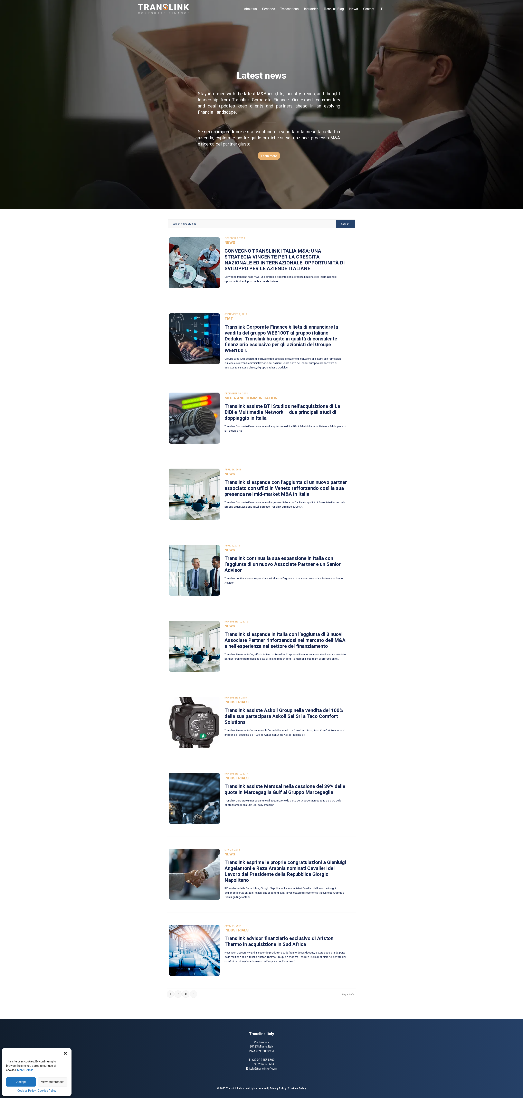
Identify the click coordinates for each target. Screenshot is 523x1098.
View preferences (52, 1081)
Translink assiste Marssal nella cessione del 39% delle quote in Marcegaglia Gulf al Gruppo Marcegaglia (285, 789)
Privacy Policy (278, 1088)
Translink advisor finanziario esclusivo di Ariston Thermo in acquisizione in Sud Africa (279, 941)
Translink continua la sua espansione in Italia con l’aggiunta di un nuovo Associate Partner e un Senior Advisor (283, 564)
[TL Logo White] (163, 9)
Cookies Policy (26, 1090)
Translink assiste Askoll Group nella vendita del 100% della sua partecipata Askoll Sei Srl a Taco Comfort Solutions (284, 716)
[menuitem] (250, 9)
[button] (65, 1053)
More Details (25, 1070)
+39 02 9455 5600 (263, 1059)
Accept (21, 1081)
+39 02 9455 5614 (262, 1064)
